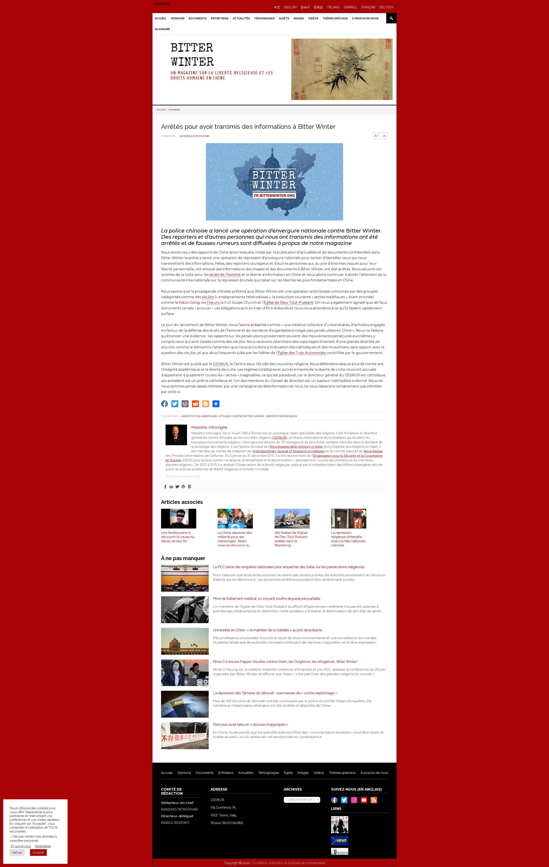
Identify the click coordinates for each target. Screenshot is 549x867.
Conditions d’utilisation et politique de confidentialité (289, 863)
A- (384, 136)
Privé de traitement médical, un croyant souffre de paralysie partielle (266, 599)
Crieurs (213, 303)
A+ (376, 136)
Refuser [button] (17, 852)
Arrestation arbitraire (199, 416)
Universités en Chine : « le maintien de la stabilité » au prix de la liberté (267, 630)
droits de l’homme (225, 275)
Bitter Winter (192, 56)
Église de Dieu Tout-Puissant (288, 303)
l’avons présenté (252, 325)
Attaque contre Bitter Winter (241, 416)
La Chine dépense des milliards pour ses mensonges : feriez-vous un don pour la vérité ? (235, 539)
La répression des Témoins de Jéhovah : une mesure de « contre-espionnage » (275, 693)
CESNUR (220, 364)
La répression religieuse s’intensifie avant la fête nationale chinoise (348, 539)
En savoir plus (21, 846)
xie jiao (208, 297)
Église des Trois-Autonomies (302, 353)
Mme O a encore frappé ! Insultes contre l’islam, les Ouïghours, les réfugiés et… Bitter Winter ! (285, 662)
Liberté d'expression (281, 416)
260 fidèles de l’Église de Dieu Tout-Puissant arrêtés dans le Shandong (291, 539)
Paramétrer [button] (43, 846)
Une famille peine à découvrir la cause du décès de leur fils (177, 537)
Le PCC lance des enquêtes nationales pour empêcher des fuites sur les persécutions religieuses (289, 567)
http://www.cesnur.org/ (183, 476)
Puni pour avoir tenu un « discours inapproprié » (250, 725)
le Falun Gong (187, 303)
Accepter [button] (38, 852)
